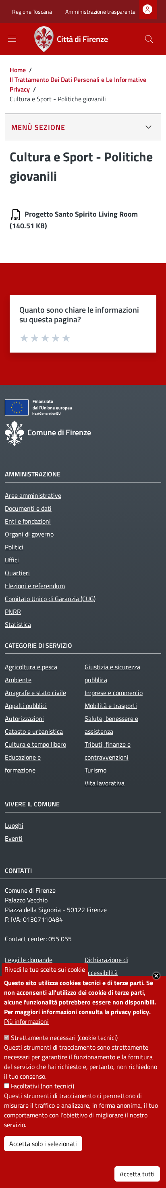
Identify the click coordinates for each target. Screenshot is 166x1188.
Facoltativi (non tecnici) (42, 1086)
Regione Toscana (32, 11)
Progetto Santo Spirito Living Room (81, 214)
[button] (149, 39)
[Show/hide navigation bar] (12, 38)
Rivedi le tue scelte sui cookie (44, 969)
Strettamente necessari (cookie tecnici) (64, 1037)
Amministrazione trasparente (100, 11)
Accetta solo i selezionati (43, 1143)
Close (156, 976)
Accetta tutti (137, 1174)
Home (18, 70)
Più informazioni (26, 1021)
